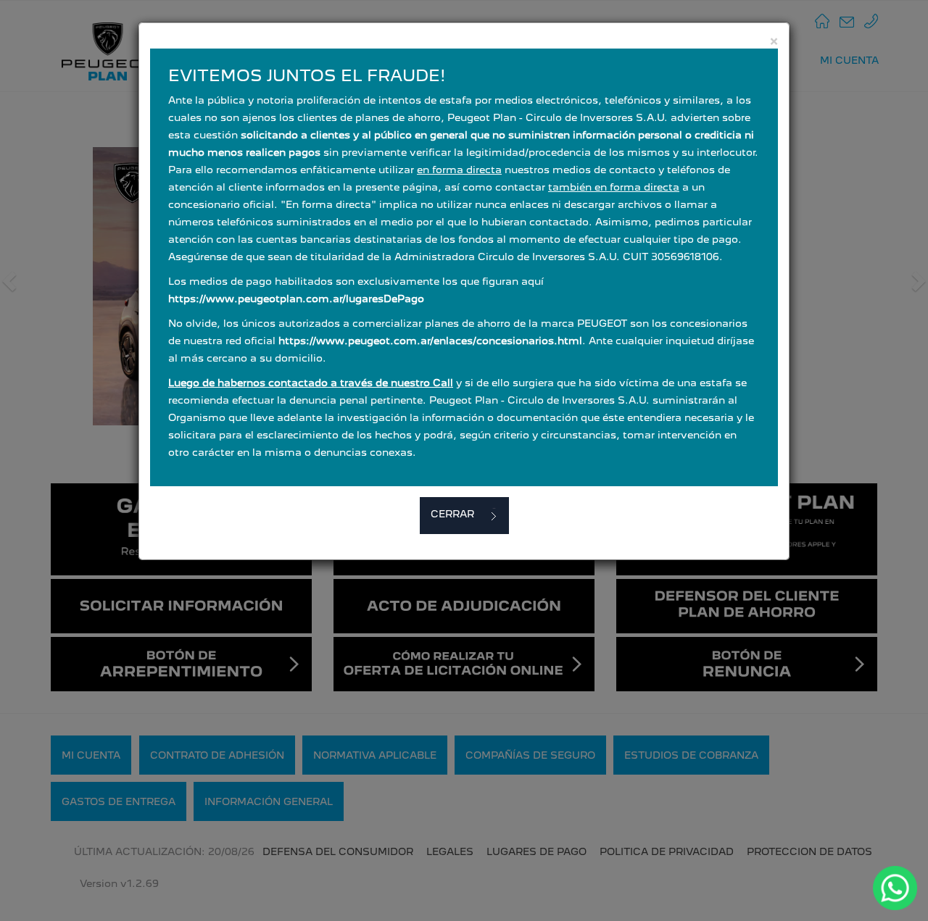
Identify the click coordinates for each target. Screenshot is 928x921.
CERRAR (452, 514)
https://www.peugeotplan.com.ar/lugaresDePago (296, 298)
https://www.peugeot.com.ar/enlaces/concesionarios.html (430, 340)
